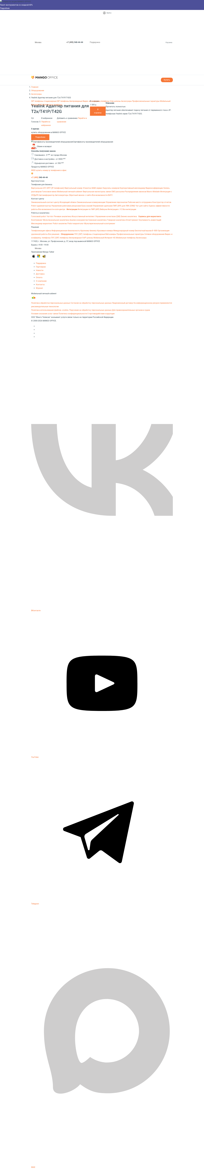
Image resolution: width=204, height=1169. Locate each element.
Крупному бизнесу (88, 230)
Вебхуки (104, 209)
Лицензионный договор (122, 303)
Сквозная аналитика (97, 220)
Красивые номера (105, 230)
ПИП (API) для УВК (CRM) (124, 206)
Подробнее (5, 8)
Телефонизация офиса (41, 230)
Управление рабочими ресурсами (66, 206)
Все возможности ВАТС (102, 195)
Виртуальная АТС (39, 188)
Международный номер (124, 230)
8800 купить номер (40, 170)
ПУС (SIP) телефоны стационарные (89, 234)
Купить (167, 80)
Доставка (40, 274)
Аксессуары (126, 101)
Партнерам (41, 267)
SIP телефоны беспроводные (70, 101)
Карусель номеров (111, 188)
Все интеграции (129, 209)
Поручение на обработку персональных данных (90, 310)
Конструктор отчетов (161, 202)
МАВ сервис (97, 188)
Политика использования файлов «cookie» (50, 310)
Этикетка (87, 188)
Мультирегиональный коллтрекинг (99, 223)
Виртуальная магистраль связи (97, 191)
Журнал (39, 288)
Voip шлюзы (115, 101)
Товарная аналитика (116, 220)
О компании (41, 281)
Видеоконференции (154, 188)
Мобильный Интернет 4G (105, 238)
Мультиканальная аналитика (56, 220)
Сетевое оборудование (154, 234)
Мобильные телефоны (52, 105)
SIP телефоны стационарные (44, 101)
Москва (38, 42)
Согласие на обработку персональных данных (91, 303)
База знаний (87, 206)
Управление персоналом (117, 202)
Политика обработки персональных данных (50, 303)
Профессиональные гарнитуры (146, 101)
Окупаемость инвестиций (150, 220)
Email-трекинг (132, 220)
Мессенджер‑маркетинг (42, 223)
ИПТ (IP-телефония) (56, 188)
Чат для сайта (142, 206)
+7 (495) (74, 42)
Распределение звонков (136, 191)
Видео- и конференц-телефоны (96, 101)
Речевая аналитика (63, 216)
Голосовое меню (49, 191)
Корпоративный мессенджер (133, 188)
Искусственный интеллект (83, 216)
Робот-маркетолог (75, 223)
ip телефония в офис (57, 170)
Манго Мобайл (153, 191)
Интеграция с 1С (115, 209)
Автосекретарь (62, 195)
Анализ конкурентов (79, 220)
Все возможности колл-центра (52, 209)
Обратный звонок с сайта (80, 195)
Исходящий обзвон (68, 202)
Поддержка (95, 42)
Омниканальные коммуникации (91, 202)
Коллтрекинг (37, 220)
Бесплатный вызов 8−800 (146, 230)
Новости (39, 270)
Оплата (39, 277)
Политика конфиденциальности (73, 313)
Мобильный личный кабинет (70, 191)
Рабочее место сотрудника (140, 202)
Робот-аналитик (60, 223)
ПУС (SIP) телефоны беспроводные (66, 238)
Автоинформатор (47, 195)
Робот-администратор (41, 206)
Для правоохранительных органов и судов (131, 310)
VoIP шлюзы (88, 238)
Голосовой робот (39, 216)
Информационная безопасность (65, 230)
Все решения (54, 234)
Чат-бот (50, 216)
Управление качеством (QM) (108, 216)
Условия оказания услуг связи (44, 313)
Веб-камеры (111, 234)
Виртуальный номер (74, 188)
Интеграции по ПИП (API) (89, 209)
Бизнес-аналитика (129, 216)
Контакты (40, 284)
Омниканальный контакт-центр (45, 202)
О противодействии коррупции (101, 313)
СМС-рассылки (118, 191)
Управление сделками (103, 206)
